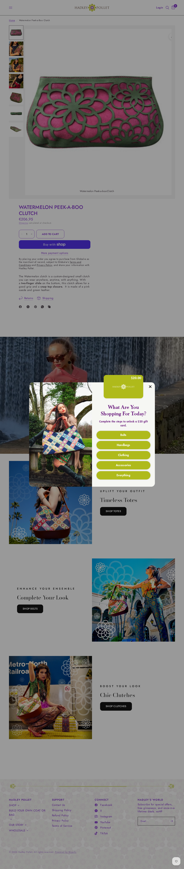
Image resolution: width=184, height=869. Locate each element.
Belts (123, 435)
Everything (123, 475)
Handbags (123, 445)
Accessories (123, 465)
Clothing (123, 455)
